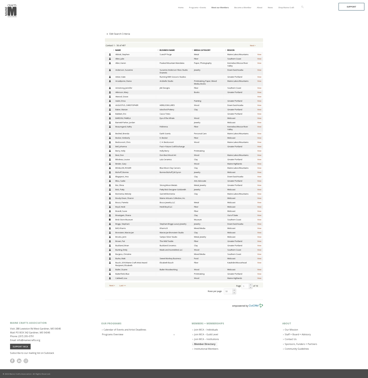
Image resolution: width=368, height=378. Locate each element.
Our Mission (291, 329)
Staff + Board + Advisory (298, 334)
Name (118, 50)
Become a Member (242, 7)
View (259, 54)
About (259, 7)
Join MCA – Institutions (206, 339)
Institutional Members (206, 348)
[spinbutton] (247, 286)
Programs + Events (197, 7)
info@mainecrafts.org (28, 340)
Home (181, 7)
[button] (250, 284)
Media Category (202, 50)
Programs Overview (112, 334)
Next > (253, 45)
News (270, 7)
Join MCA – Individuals (206, 329)
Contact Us (291, 339)
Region (230, 50)
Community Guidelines (297, 348)
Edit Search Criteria (119, 33)
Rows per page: (215, 291)
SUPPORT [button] (351, 6)
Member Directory (204, 344)
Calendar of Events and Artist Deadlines (125, 329)
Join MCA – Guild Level (206, 334)
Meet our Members (220, 7)
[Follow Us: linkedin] (19, 361)
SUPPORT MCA (20, 346)
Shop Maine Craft (286, 7)
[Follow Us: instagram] (26, 361)
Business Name (167, 50)
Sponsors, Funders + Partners (301, 344)
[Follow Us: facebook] (12, 361)
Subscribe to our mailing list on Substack (32, 353)
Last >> (122, 285)
